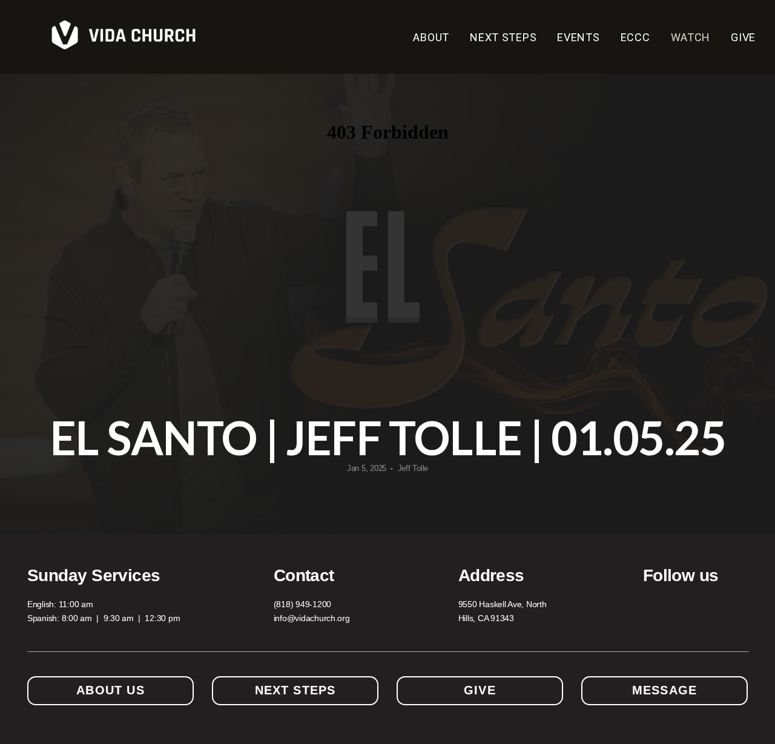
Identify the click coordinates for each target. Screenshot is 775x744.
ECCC (635, 37)
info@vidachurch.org (312, 618)
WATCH (691, 37)
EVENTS (578, 37)
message (664, 690)
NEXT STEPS (503, 37)
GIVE (743, 37)
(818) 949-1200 (302, 604)
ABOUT (431, 37)
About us (110, 690)
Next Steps (295, 690)
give (480, 690)
